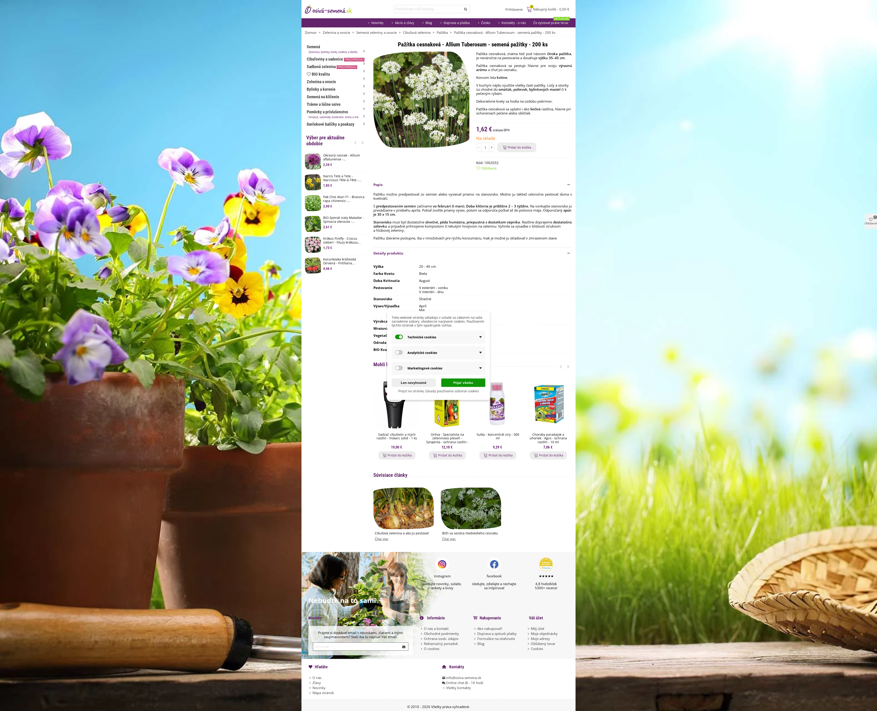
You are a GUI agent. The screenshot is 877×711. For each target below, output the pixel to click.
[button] (355, 142)
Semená (332, 49)
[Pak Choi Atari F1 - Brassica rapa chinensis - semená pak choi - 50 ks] (313, 203)
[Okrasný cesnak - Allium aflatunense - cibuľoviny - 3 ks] (313, 162)
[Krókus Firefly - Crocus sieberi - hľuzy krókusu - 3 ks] (313, 245)
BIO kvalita (321, 74)
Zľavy (316, 682)
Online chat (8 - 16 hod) (464, 682)
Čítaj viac (381, 539)
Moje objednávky (544, 633)
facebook (494, 576)
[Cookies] (529, 648)
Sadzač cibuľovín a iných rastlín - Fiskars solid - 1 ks (397, 436)
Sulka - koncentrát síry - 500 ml (498, 436)
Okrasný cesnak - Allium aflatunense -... (341, 157)
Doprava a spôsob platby (497, 633)
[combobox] (428, 9)
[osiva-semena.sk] (332, 9)
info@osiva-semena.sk (463, 677)
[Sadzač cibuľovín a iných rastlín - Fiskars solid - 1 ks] (396, 403)
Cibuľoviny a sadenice (335, 59)
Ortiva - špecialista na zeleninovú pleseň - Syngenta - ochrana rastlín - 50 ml (447, 440)
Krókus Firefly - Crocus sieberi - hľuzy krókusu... (342, 240)
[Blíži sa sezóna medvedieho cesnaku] (471, 508)
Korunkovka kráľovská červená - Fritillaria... (339, 261)
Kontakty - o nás (514, 23)
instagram (442, 576)
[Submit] (404, 646)
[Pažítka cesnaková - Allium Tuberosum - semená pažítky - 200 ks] (421, 99)
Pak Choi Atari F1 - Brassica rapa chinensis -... (344, 199)
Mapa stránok (323, 692)
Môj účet (537, 628)
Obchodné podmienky (441, 633)
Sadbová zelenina (331, 66)
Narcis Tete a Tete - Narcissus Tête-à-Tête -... (342, 178)
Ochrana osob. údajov (441, 638)
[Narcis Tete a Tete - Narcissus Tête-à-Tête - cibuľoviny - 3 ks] (313, 182)
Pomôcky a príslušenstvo (333, 114)
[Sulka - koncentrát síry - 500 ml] (497, 403)
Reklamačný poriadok (441, 643)
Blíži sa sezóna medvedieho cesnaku (470, 533)
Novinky (377, 23)
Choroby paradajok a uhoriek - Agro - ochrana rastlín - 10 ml (548, 438)
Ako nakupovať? (489, 628)
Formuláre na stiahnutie (496, 638)
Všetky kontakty (458, 687)
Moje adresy (540, 638)
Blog (428, 23)
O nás (317, 677)
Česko (485, 23)
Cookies (537, 648)
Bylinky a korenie (321, 89)
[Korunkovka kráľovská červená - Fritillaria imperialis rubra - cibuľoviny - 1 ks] (313, 265)
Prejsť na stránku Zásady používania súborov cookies (438, 391)
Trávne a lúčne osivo (324, 104)
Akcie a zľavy (404, 23)
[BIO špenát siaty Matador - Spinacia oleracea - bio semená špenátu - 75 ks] (313, 224)
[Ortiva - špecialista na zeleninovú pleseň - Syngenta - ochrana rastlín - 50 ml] (447, 403)
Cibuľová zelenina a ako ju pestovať (402, 533)
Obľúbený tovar (543, 643)
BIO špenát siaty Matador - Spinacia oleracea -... (343, 220)
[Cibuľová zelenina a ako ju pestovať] (403, 508)
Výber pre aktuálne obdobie (325, 140)
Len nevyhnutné (413, 383)
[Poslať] (466, 9)
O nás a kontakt (436, 628)
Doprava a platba (457, 23)
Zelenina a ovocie (321, 81)
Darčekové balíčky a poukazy (330, 124)
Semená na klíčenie (323, 96)
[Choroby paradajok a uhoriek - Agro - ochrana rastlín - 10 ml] (548, 403)
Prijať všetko (463, 383)
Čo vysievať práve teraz (551, 21)
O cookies (431, 648)
